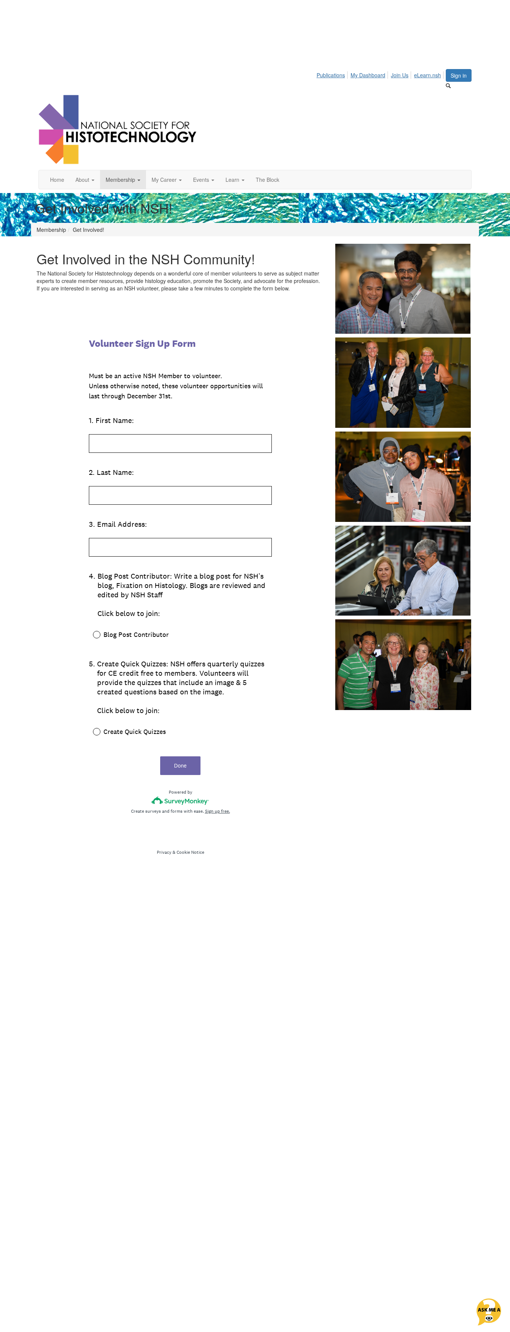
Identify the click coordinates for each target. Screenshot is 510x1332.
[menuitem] (333, 74)
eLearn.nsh (427, 75)
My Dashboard (368, 75)
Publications (331, 75)
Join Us (399, 75)
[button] (85, 179)
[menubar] (381, 74)
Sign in (459, 75)
